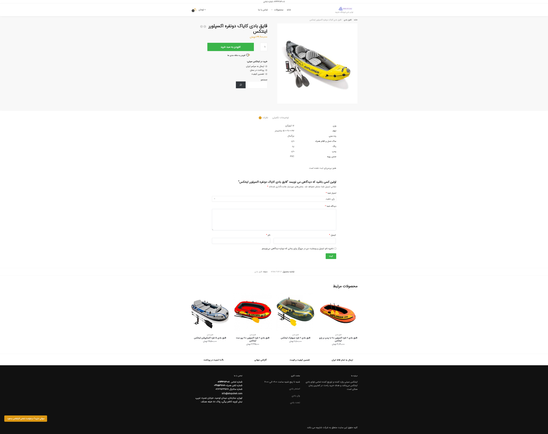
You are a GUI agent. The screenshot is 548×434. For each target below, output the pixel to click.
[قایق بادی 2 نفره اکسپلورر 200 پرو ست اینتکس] (252, 312)
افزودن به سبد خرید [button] (338, 350)
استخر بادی (294, 389)
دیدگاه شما (330, 206)
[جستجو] (241, 84)
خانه (355, 19)
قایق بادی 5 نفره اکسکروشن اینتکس (210, 337)
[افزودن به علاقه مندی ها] (322, 296)
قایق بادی (347, 19)
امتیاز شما (331, 193)
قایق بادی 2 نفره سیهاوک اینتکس (295, 337)
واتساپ (276, 38)
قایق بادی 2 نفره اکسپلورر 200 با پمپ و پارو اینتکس (338, 339)
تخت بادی (295, 402)
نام (268, 235)
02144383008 (279, 1)
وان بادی (296, 395)
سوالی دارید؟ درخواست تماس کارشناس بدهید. (26, 418)
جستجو (264, 79)
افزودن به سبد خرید (231, 47)
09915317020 (219, 385)
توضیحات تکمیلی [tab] (280, 117)
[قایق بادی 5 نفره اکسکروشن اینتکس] (210, 312)
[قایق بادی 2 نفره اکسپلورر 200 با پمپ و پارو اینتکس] (338, 312)
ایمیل (332, 235)
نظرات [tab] (265, 117)
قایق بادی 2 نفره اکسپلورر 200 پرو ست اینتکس (252, 339)
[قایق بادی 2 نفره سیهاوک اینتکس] (295, 312)
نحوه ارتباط (307, 34)
